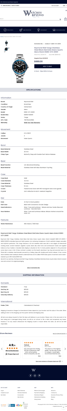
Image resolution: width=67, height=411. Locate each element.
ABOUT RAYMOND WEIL (33, 268)
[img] (12, 348)
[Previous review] (2, 349)
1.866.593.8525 (6, 5)
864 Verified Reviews (12, 351)
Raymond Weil (8, 36)
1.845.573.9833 (15, 5)
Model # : (48, 44)
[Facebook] (30, 375)
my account (55, 5)
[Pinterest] (39, 375)
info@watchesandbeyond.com (60, 406)
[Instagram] (34, 375)
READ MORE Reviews (59, 334)
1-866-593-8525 (63, 404)
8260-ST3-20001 (17, 36)
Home (1, 36)
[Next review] (65, 349)
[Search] (60, 19)
